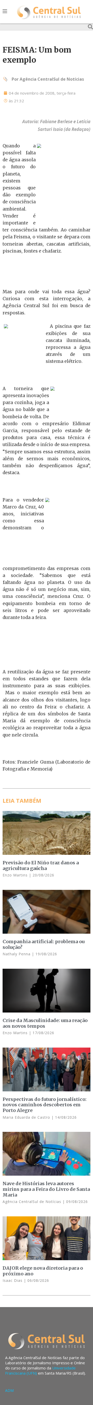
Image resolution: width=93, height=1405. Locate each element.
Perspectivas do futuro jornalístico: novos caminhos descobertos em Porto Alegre (45, 1104)
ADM (9, 1390)
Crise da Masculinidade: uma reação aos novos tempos (45, 1023)
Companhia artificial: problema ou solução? (43, 944)
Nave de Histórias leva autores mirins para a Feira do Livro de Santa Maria (46, 1189)
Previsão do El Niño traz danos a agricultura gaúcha (41, 865)
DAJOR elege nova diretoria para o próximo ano (43, 1271)
